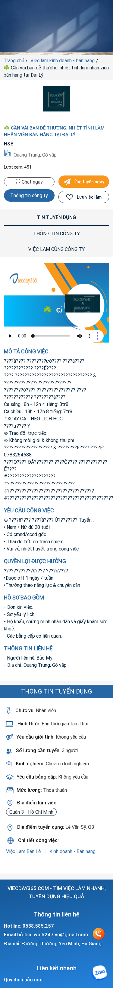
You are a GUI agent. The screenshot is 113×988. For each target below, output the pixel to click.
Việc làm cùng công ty (56, 249)
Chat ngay (31, 182)
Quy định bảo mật (23, 980)
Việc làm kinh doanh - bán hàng (62, 60)
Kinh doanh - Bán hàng (72, 851)
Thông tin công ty (29, 195)
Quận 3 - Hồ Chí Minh (31, 812)
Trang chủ (14, 60)
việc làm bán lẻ (24, 851)
